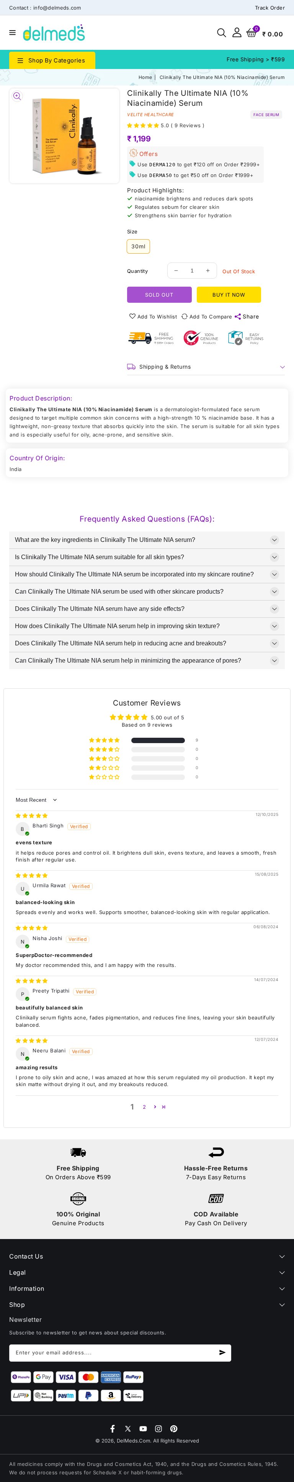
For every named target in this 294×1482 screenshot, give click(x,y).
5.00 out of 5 (168, 717)
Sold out (159, 295)
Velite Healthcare (150, 114)
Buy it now (228, 295)
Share (251, 316)
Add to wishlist (157, 316)
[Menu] (11, 32)
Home (145, 77)
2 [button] (144, 1107)
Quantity (137, 271)
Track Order (270, 8)
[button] (11, 32)
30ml (138, 246)
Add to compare (210, 316)
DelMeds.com (133, 1441)
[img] (32, 815)
